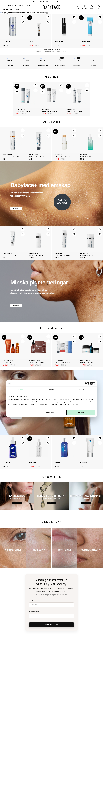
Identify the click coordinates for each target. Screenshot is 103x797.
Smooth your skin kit (36, 362)
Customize (50, 412)
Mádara (31, 41)
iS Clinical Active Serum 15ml (13, 464)
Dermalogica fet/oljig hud (26, 111)
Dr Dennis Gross (8, 361)
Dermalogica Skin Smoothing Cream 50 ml (44, 157)
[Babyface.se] (51, 7)
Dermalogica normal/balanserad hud (55, 111)
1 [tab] (90, 14)
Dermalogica (20, 109)
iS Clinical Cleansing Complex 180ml (67, 464)
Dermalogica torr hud (75, 111)
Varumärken (7, 9)
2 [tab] (93, 14)
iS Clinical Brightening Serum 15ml (41, 464)
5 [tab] (100, 14)
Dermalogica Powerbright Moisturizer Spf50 (71, 255)
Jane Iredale (58, 155)
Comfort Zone (85, 41)
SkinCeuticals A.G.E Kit (88, 362)
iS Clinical (6, 41)
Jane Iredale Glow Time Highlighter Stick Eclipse (72, 157)
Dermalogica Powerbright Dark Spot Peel (18, 255)
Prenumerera (51, 625)
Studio (17, 9)
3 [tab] (95, 14)
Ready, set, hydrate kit (63, 362)
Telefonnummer (34, 611)
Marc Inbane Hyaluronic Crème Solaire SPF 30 (71, 43)
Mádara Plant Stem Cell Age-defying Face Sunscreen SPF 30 (50, 43)
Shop (3, 5)
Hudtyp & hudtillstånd (15, 5)
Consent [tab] (21, 389)
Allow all (81, 412)
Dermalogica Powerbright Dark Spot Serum (44, 255)
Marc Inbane (59, 41)
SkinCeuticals (85, 361)
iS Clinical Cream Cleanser (90, 464)
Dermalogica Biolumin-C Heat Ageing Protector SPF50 (22, 157)
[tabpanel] (51, 13)
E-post (31, 600)
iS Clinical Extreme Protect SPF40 (15, 43)
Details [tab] (51, 389)
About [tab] (81, 389)
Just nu (28, 5)
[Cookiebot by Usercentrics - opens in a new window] (86, 383)
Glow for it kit (8, 362)
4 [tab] (98, 14)
